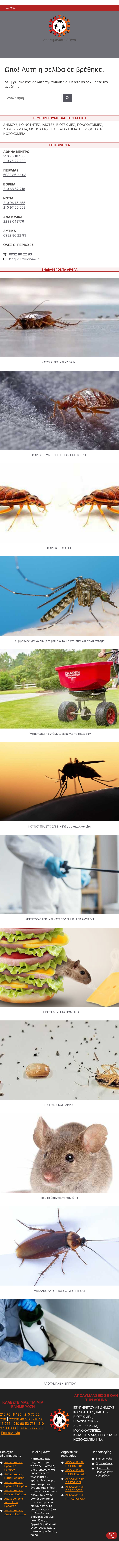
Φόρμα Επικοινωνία (24, 259)
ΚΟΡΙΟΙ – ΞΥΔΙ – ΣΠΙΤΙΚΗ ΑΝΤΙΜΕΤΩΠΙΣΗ (59, 455)
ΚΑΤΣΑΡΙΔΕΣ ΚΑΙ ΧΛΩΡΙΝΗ (60, 362)
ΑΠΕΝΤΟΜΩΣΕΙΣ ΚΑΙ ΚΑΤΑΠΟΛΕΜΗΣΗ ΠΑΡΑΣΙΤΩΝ (59, 919)
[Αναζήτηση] (67, 98)
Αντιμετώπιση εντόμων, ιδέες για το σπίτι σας (60, 733)
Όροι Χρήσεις (104, 1463)
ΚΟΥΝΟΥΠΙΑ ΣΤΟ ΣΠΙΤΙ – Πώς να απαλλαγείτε (59, 826)
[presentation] (59, 317)
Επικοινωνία (10, 1433)
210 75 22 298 (14, 161)
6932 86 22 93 (14, 175)
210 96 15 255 (14, 203)
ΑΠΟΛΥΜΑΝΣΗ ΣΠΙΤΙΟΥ (60, 1383)
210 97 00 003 (14, 207)
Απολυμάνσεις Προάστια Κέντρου (13, 1466)
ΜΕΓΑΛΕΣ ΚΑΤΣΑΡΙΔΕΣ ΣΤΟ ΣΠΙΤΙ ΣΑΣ (59, 1290)
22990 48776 (19, 1419)
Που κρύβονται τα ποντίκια (59, 1197)
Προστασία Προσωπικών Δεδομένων (104, 1472)
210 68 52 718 (14, 189)
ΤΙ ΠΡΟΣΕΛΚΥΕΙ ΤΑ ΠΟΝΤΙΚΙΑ (59, 1012)
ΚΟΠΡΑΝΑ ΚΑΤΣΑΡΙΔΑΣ (59, 1105)
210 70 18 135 (14, 156)
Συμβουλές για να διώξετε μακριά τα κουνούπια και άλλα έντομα (60, 641)
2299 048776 (13, 221)
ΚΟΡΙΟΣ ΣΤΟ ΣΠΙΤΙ (59, 548)
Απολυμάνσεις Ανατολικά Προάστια (13, 1502)
